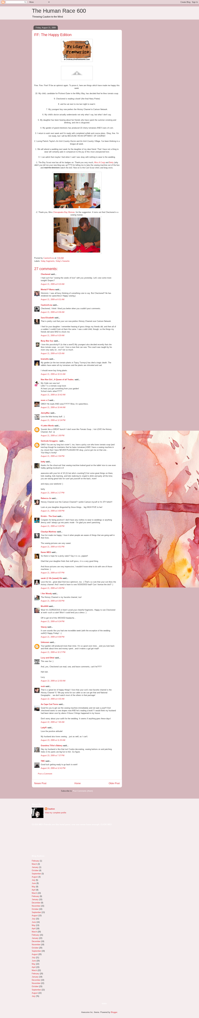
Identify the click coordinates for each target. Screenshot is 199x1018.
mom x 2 (45, 400)
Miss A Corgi (99, 162)
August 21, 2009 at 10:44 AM (53, 407)
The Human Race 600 (59, 11)
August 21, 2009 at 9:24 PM (52, 621)
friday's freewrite (62, 261)
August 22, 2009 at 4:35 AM (52, 699)
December (36, 903)
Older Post (114, 783)
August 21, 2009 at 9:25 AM (52, 353)
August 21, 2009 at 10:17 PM (53, 652)
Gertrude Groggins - (50, 441)
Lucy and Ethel (47, 658)
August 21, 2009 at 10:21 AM (53, 374)
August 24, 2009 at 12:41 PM (53, 768)
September (36, 874)
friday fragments (48, 261)
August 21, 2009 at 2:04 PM (52, 456)
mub (43, 686)
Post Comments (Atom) (83, 791)
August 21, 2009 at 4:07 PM (52, 573)
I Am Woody (46, 593)
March (34, 864)
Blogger (114, 1012)
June (34, 883)
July (33, 880)
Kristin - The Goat (49, 516)
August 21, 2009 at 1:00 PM (52, 435)
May (33, 887)
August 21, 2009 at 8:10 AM (52, 284)
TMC (43, 761)
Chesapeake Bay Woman (64, 212)
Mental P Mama (48, 289)
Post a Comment (45, 774)
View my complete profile (55, 813)
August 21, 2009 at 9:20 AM (52, 335)
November (36, 906)
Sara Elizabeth (47, 318)
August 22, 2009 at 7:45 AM (52, 722)
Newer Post (40, 783)
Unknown (45, 642)
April (34, 890)
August (35, 877)
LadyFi (44, 728)
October (35, 870)
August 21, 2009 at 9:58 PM (52, 637)
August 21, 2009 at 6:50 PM (52, 601)
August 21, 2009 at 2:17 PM (52, 493)
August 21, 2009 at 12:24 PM (53, 420)
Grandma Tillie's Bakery (51, 745)
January (35, 867)
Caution (51, 809)
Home (77, 783)
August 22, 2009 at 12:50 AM (53, 681)
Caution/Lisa (46, 305)
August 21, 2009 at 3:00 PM (52, 511)
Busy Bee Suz (47, 341)
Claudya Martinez (48, 532)
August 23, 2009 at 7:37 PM (52, 755)
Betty (111, 162)
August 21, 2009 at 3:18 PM (52, 526)
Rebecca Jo (46, 498)
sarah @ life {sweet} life (51, 578)
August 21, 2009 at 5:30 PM (52, 588)
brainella (45, 359)
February (35, 861)
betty (43, 462)
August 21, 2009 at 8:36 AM (52, 312)
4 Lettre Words (47, 426)
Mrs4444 (44, 606)
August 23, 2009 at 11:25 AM (53, 740)
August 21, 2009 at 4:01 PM (52, 547)
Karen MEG (46, 552)
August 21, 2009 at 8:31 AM (52, 299)
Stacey (44, 627)
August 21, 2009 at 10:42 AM (53, 395)
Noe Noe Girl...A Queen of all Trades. (57, 379)
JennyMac (45, 413)
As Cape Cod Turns (49, 704)
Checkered (45, 274)
